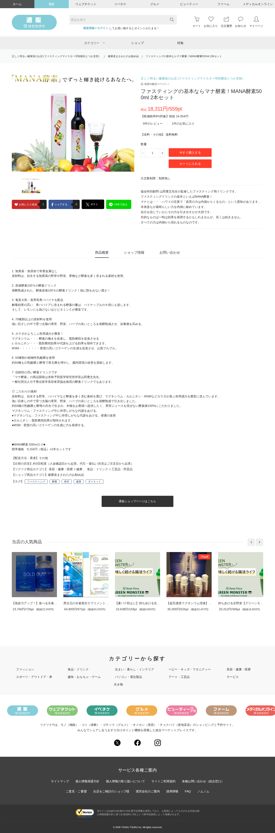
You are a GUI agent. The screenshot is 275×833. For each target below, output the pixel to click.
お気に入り (211, 25)
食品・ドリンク (97, 469)
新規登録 (89, 28)
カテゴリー (91, 43)
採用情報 (172, 791)
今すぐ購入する (190, 152)
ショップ (137, 43)
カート (196, 25)
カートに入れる (190, 163)
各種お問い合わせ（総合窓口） (203, 781)
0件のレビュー (153, 123)
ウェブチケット (85, 4)
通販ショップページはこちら (137, 501)
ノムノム (203, 791)
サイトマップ (60, 781)
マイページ (256, 25)
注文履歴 (226, 25)
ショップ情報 (134, 252)
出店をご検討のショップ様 (111, 791)
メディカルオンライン (258, 4)
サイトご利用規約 (163, 781)
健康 (79, 469)
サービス (233, 677)
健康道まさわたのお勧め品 (123, 56)
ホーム (17, 4)
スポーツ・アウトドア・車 (34, 677)
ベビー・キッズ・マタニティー (190, 669)
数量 (144, 144)
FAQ (188, 791)
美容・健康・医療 (61, 469)
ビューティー (189, 4)
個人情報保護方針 (87, 781)
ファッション (25, 669)
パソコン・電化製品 (128, 677)
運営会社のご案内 (148, 791)
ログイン (102, 28)
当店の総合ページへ (155, 83)
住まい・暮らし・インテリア (134, 669)
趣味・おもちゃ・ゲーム (84, 677)
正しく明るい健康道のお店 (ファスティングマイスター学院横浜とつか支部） (56, 56)
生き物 (118, 684)
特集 (180, 43)
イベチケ (120, 4)
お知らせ (240, 25)
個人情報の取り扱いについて (125, 781)
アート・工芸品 (179, 677)
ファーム (223, 4)
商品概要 (102, 252)
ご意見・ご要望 (76, 791)
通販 (52, 4)
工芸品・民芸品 (122, 469)
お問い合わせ (169, 252)
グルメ (154, 4)
